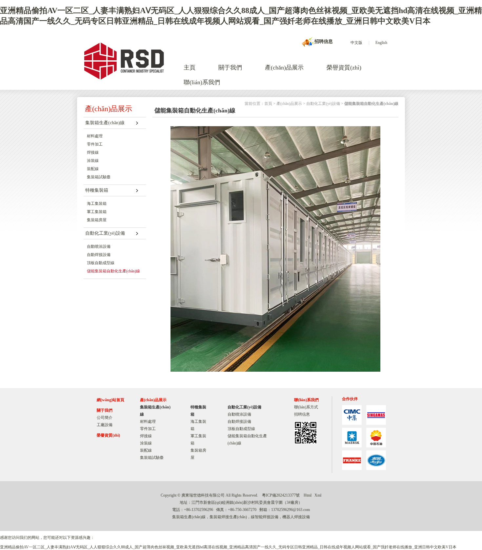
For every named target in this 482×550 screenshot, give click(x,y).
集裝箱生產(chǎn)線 (105, 122)
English (381, 42)
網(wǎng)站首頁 (110, 400)
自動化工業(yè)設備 (105, 233)
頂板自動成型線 (100, 263)
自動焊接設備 (98, 254)
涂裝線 (93, 160)
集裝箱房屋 (97, 220)
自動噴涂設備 (98, 246)
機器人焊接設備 (296, 517)
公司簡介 (104, 417)
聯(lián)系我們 (202, 82)
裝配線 (93, 169)
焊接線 (93, 152)
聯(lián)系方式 (306, 407)
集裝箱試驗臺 (98, 177)
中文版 (356, 42)
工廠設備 (104, 424)
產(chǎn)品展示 (284, 67)
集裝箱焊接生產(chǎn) (228, 517)
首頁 (268, 103)
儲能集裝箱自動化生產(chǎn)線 (113, 271)
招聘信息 (323, 41)
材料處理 (95, 136)
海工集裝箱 (97, 203)
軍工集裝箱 (97, 211)
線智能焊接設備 (264, 517)
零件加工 (95, 144)
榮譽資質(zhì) (344, 67)
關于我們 (230, 67)
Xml (317, 495)
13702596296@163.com (290, 509)
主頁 (189, 67)
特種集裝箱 (96, 190)
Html (307, 495)
